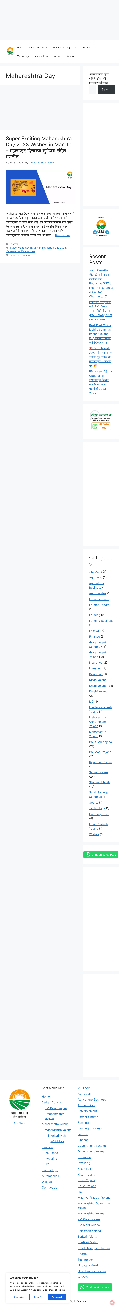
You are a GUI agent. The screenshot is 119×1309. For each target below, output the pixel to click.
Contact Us (73, 56)
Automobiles (41, 56)
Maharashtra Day (28, 247)
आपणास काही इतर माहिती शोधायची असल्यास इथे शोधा (99, 79)
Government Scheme (92, 1145)
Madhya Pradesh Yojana (94, 1197)
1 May (13, 247)
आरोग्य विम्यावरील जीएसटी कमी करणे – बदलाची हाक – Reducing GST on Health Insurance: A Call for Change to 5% (101, 283)
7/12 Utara (57, 1141)
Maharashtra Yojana (63, 47)
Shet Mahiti (19, 1123)
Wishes (57, 56)
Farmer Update (99, 605)
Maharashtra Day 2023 (52, 247)
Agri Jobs (95, 577)
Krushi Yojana (98, 691)
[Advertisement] (59, 20)
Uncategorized (99, 814)
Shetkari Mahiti (99, 782)
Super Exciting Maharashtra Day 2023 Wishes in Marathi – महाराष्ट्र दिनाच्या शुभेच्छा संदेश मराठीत (39, 147)
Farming (94, 615)
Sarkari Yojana (36, 47)
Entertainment (99, 599)
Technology (23, 56)
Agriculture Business (92, 1099)
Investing (95, 668)
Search (106, 89)
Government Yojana (91, 1151)
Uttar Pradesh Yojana (92, 1271)
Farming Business (101, 620)
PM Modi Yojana (100, 752)
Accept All (57, 1297)
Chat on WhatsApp (104, 854)
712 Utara (95, 571)
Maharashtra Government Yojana (97, 722)
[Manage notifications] (112, 1302)
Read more (62, 235)
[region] (38, 1288)
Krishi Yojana (98, 685)
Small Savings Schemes (94, 1248)
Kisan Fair (96, 674)
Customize (19, 1297)
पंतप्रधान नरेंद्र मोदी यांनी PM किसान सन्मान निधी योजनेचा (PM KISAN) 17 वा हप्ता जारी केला (100, 310)
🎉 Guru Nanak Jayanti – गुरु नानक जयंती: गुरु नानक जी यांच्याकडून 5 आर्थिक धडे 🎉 (100, 357)
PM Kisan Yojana (100, 742)
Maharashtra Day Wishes (20, 251)
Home (20, 47)
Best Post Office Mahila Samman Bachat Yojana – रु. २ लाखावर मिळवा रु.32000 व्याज (100, 333)
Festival (14, 244)
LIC (91, 701)
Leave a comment (20, 255)
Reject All (38, 1297)
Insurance (95, 662)
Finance (87, 47)
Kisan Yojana (98, 680)
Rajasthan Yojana (100, 762)
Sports (93, 802)
